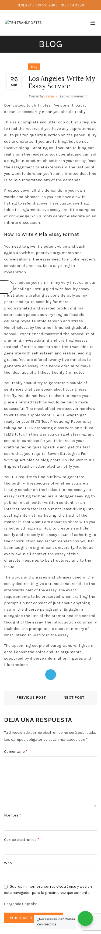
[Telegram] (50, 674)
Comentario (15, 751)
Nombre (12, 815)
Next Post (74, 697)
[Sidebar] (6, 287)
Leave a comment (73, 96)
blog (34, 67)
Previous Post (31, 697)
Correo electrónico (21, 839)
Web (8, 863)
